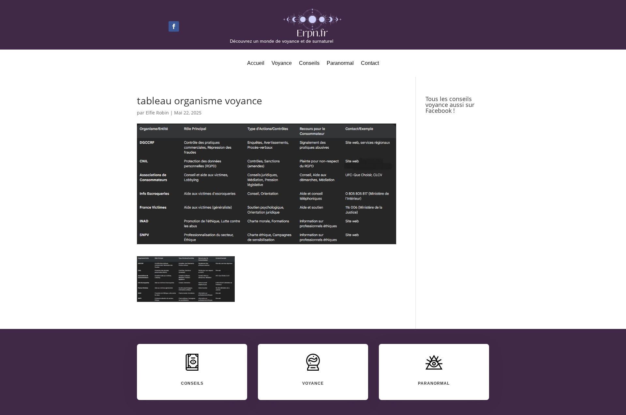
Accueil (255, 63)
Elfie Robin (157, 113)
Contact (370, 63)
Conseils (309, 63)
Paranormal (340, 63)
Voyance (282, 63)
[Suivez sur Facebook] (174, 26)
